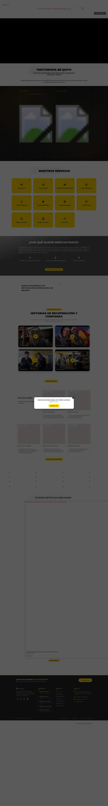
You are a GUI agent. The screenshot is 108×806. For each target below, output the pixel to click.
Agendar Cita (54, 405)
